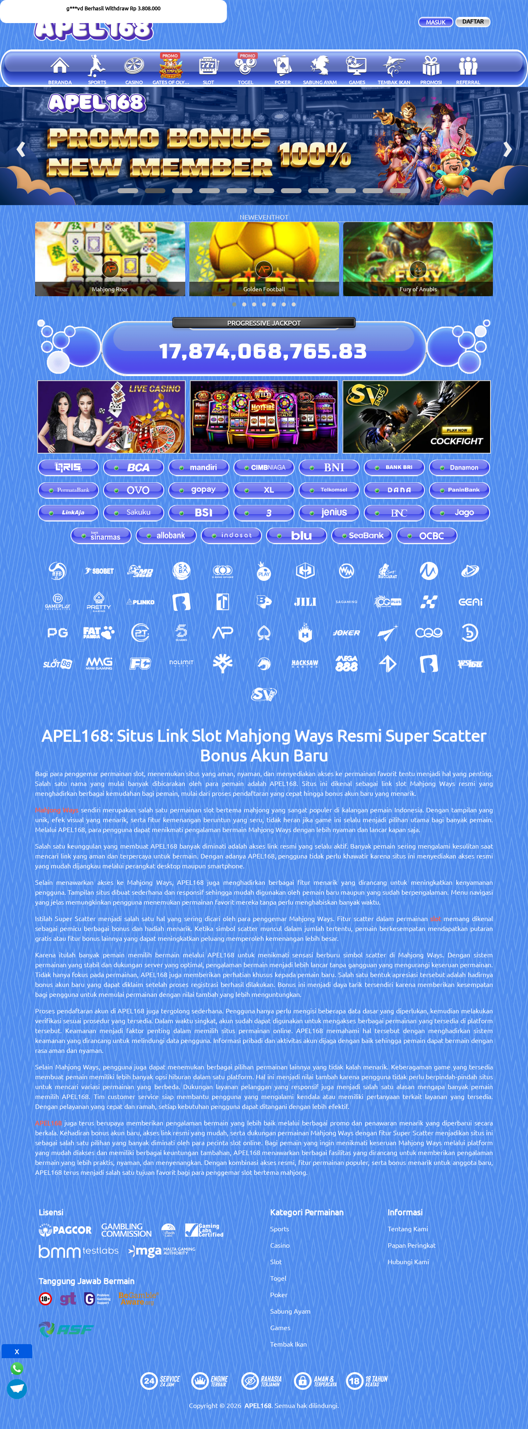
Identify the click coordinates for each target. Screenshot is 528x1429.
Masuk (436, 22)
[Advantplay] (222, 632)
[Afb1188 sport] (57, 571)
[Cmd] (140, 571)
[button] (127, 190)
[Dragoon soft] (264, 663)
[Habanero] (305, 632)
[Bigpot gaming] (264, 602)
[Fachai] (140, 663)
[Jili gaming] (305, 602)
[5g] (181, 632)
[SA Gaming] (346, 602)
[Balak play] (429, 663)
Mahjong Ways (56, 809)
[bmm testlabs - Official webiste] (83, 1255)
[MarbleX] (429, 602)
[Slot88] (57, 663)
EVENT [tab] (265, 217)
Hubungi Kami (408, 1261)
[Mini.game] (140, 602)
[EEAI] (470, 602)
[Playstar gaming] (387, 632)
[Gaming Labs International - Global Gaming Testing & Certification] (208, 1234)
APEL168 (48, 1122)
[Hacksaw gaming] (305, 663)
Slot (276, 1261)
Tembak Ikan (288, 1344)
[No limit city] (181, 663)
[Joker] (346, 632)
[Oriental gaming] (387, 602)
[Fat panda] (99, 632)
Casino (280, 1245)
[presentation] (20, 146)
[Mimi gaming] (99, 663)
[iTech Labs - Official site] (172, 1234)
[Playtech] (470, 571)
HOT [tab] (281, 217)
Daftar (473, 21)
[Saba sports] (181, 571)
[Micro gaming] (429, 571)
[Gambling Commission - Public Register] (130, 1234)
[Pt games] (140, 632)
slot (435, 918)
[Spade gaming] (264, 632)
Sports (279, 1228)
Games (280, 1327)
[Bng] (470, 632)
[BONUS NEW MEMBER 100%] (264, 146)
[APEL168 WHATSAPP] (17, 1367)
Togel (278, 1278)
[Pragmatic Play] (264, 571)
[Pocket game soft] (57, 632)
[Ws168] (470, 663)
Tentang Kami (408, 1228)
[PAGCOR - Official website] (69, 1234)
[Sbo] (99, 571)
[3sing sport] (222, 571)
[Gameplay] (57, 602)
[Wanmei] (346, 571)
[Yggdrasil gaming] (222, 663)
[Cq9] (429, 632)
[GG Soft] (305, 571)
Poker (279, 1294)
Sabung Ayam (290, 1311)
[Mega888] (346, 663)
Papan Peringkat (412, 1245)
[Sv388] (264, 694)
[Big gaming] (181, 602)
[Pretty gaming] (99, 602)
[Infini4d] (387, 663)
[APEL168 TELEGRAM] (17, 1388)
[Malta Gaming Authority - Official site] (165, 1255)
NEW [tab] (247, 217)
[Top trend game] (222, 602)
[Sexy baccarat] (387, 571)
